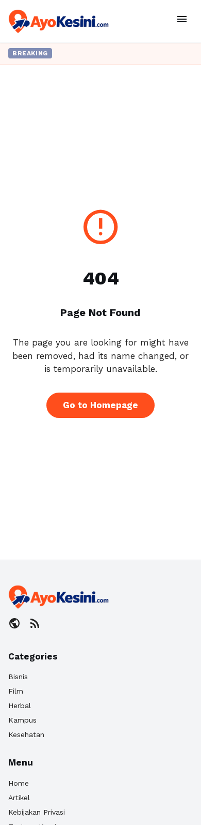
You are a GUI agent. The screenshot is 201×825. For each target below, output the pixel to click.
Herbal (19, 705)
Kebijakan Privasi (36, 812)
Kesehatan (26, 734)
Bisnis (18, 676)
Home (18, 783)
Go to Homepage (100, 405)
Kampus (22, 720)
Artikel (19, 797)
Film (15, 691)
